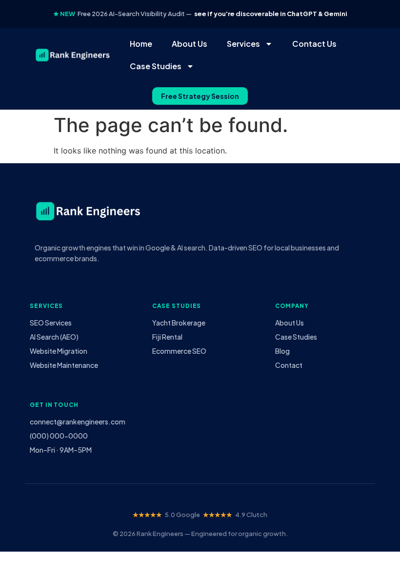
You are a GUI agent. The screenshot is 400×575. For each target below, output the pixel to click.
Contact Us (314, 43)
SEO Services (51, 322)
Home (141, 43)
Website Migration (58, 350)
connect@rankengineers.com (77, 421)
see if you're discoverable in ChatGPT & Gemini (270, 14)
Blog (282, 350)
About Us (189, 43)
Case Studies (155, 66)
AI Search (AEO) (54, 336)
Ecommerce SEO (179, 350)
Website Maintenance (64, 365)
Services (243, 43)
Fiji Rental (167, 336)
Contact (288, 365)
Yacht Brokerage (178, 322)
